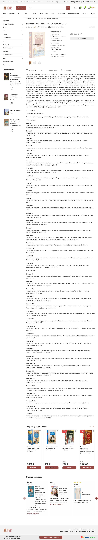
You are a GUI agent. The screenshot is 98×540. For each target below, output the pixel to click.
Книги (19, 13)
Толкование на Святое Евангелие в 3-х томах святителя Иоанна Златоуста (33, 449)
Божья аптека (44, 13)
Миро (53, 13)
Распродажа (6, 65)
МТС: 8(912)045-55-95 (89, 2)
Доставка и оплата (8, 2)
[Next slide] (45, 45)
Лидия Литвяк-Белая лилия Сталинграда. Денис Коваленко (64, 491)
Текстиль (85, 13)
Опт (4, 58)
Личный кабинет (26, 2)
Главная (28, 18)
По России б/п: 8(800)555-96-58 (71, 2)
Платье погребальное (86, 493)
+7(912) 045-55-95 (87, 531)
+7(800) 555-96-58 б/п (67, 531)
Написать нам (36, 2)
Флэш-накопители (73, 13)
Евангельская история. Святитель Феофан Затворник (51, 448)
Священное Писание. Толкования (48, 18)
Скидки (17, 2)
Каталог (22, 8)
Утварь (27, 13)
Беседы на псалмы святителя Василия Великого (67, 448)
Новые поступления (8, 13)
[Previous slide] (28, 45)
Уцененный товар (8, 61)
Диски (34, 13)
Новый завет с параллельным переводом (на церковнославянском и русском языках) (87, 450)
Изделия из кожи (8, 54)
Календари (61, 13)
